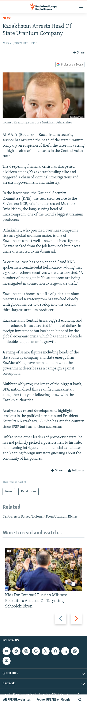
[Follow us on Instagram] (26, 651)
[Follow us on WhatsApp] (75, 651)
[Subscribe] (7, 661)
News (7, 18)
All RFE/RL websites (17, 699)
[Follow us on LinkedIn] (65, 651)
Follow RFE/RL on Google (54, 699)
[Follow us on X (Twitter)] (46, 651)
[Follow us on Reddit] (16, 651)
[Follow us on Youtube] (7, 651)
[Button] (79, 52)
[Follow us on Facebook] (55, 651)
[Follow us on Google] (36, 651)
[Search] (80, 699)
